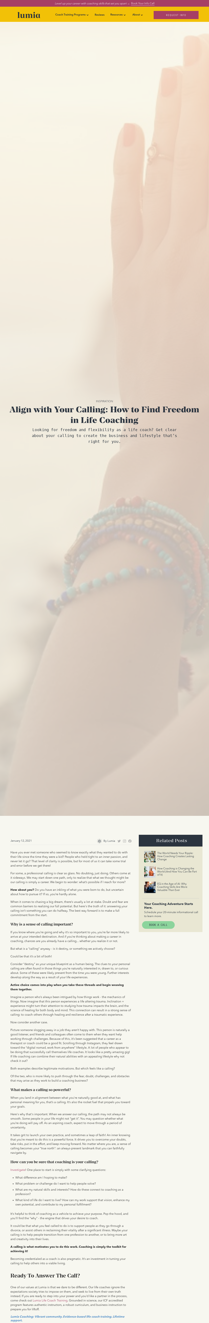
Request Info (176, 15)
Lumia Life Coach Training (49, 1300)
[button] (72, 15)
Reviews (99, 15)
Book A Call (158, 925)
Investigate (17, 1170)
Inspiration (104, 401)
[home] (28, 15)
